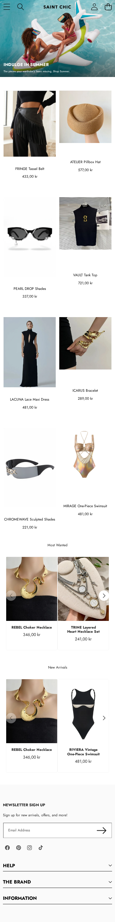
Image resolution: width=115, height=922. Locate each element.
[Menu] (6, 6)
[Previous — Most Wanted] (11, 595)
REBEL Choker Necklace (32, 627)
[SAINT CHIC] (57, 6)
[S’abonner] (101, 830)
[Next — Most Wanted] (104, 595)
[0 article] (108, 6)
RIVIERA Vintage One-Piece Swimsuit (83, 751)
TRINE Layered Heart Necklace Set (83, 629)
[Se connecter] (94, 6)
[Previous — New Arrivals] (11, 718)
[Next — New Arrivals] (104, 718)
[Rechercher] (20, 6)
